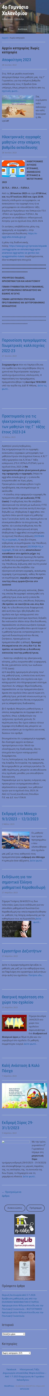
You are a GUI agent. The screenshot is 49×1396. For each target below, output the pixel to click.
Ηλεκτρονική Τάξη (29, 1369)
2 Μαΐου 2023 (8, 824)
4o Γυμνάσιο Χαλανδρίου (15, 10)
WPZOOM (24, 1389)
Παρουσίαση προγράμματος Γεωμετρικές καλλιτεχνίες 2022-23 (24, 345)
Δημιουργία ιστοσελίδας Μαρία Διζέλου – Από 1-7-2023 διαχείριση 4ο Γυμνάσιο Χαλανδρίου (24, 1376)
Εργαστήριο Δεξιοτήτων (22, 951)
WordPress (9, 1386)
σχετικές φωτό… (10, 90)
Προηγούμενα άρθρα (11, 1193)
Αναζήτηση (44, 29)
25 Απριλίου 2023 (10, 1007)
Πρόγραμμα (36, 1207)
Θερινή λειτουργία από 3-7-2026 (18, 1295)
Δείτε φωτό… (36, 860)
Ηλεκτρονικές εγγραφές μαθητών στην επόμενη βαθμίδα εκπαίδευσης (21, 142)
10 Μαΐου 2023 (9, 437)
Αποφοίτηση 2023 (16, 59)
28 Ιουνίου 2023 (9, 65)
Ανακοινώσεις (14, 1207)
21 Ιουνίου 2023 (9, 356)
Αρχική (5, 37)
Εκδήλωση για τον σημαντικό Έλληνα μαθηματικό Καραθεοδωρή (23, 882)
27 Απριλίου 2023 (10, 892)
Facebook (11, 1369)
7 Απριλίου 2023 (9, 1076)
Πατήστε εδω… (36, 975)
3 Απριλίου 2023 (9, 1133)
